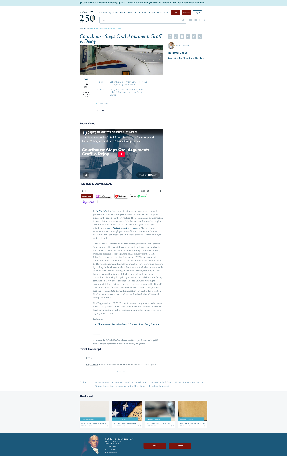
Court (169, 382)
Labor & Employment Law (123, 82)
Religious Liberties (127, 84)
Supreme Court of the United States (129, 382)
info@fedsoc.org (112, 452)
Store (159, 12)
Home (82, 28)
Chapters (142, 12)
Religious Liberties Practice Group (127, 89)
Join (175, 13)
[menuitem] (105, 13)
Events (123, 12)
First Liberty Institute (159, 386)
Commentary (105, 12)
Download (86, 197)
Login (197, 13)
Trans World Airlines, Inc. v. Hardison (186, 58)
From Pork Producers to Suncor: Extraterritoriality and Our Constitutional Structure (127, 423)
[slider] (111, 191)
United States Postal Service (189, 382)
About (166, 12)
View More (121, 372)
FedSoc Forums (88, 419)
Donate (186, 13)
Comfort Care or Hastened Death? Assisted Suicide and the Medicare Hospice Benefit (94, 423)
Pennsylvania (157, 382)
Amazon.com (102, 382)
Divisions (132, 12)
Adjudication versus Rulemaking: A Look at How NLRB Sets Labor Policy (160, 423)
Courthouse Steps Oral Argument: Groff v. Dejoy (106, 28)
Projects (151, 12)
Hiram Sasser (182, 45)
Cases (115, 12)
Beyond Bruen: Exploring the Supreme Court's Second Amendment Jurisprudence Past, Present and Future (193, 423)
